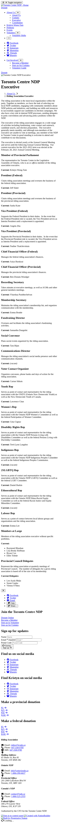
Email (8, 640)
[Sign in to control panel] (12, 815)
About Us (11, 93)
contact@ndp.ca (18, 794)
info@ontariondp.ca (19, 770)
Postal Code (6, 643)
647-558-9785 (17, 747)
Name (3, 637)
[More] (18, 12)
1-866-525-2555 (18, 796)
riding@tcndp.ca (18, 745)
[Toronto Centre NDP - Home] (15, 5)
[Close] (3, 590)
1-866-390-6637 (18, 773)
